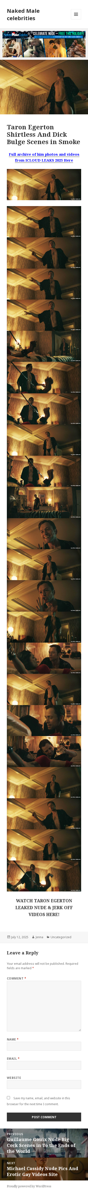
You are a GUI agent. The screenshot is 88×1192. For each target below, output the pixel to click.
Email (13, 1058)
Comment (16, 978)
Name (13, 1039)
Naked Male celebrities (23, 14)
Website (14, 1078)
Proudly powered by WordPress (29, 1186)
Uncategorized (61, 937)
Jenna (39, 937)
